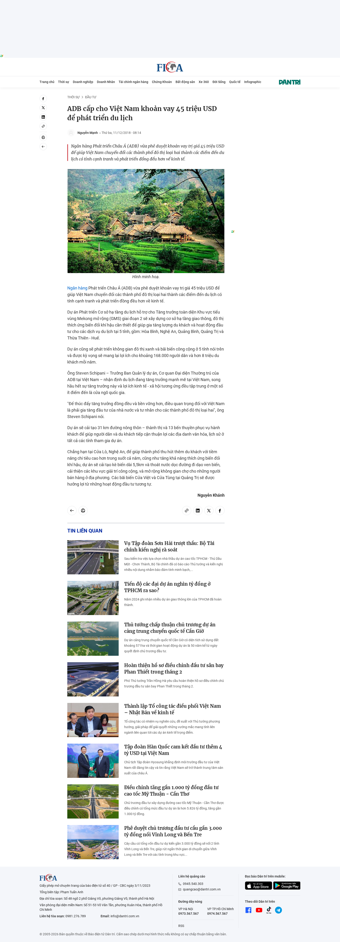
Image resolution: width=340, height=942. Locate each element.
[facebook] (43, 98)
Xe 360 (204, 82)
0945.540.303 (193, 884)
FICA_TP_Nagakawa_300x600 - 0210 (266, 97)
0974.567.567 (217, 913)
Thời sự (63, 82)
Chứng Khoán (162, 82)
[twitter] (43, 107)
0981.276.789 (75, 916)
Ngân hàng (77, 288)
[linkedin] (43, 117)
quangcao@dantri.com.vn (202, 889)
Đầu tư (90, 97)
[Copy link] (43, 126)
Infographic (252, 82)
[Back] (43, 146)
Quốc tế (235, 82)
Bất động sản (185, 82)
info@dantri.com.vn (125, 916)
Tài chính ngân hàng (133, 82)
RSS (181, 926)
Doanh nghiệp (83, 82)
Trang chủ (47, 82)
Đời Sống (219, 82)
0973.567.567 (188, 913)
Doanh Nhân (106, 82)
